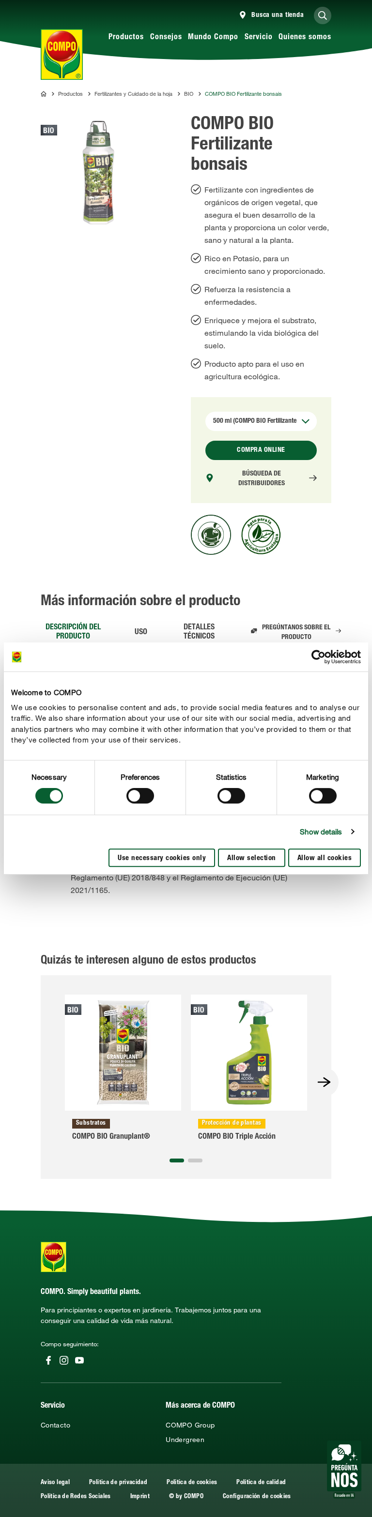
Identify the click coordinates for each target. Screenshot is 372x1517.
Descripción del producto (73, 632)
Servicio (259, 38)
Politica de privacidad (118, 1483)
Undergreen (185, 1439)
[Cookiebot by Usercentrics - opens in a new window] (318, 657)
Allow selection (251, 858)
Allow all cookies (324, 858)
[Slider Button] (324, 1082)
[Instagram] (64, 1360)
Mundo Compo (213, 38)
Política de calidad (261, 1483)
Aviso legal (55, 1483)
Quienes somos (305, 38)
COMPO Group (190, 1425)
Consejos (166, 38)
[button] (177, 1160)
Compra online (261, 450)
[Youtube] (79, 1360)
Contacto (55, 1425)
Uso (141, 633)
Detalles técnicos (199, 632)
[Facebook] (48, 1360)
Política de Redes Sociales (76, 1497)
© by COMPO (186, 1497)
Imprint (140, 1497)
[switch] (140, 795)
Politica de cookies (192, 1483)
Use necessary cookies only (162, 858)
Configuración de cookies (257, 1497)
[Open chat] (344, 1470)
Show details (321, 831)
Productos (126, 38)
